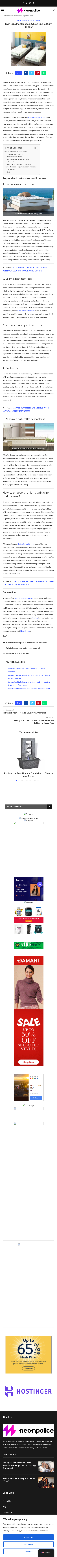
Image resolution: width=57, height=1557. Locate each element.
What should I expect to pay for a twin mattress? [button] (26, 643)
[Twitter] (26, 3)
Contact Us (7, 1512)
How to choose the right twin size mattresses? (20, 167)
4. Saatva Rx (11, 162)
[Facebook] (23, 3)
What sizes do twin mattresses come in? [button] (23, 648)
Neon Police (25, 631)
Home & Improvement (24, 20)
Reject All (28, 1551)
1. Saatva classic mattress (15, 154)
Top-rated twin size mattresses (15, 152)
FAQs (8, 172)
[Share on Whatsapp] (43, 73)
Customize (28, 1544)
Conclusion (11, 169)
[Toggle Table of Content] (34, 148)
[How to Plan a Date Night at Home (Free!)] (46, 1482)
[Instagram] (30, 3)
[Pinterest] (33, 3)
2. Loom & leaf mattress (15, 157)
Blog (4, 1507)
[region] (28, 1536)
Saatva (37, 20)
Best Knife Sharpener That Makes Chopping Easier (29, 688)
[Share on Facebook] (26, 73)
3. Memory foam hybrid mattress (18, 159)
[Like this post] (20, 73)
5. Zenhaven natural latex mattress (19, 164)
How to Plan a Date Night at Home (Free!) (19, 1479)
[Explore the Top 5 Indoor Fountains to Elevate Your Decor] (28, 754)
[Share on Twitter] (31, 73)
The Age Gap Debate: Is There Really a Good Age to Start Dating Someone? (19, 1465)
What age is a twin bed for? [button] (17, 653)
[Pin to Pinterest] (37, 73)
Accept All (28, 1537)
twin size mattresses (36, 117)
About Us (7, 1501)
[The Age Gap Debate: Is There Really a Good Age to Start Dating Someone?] (46, 1466)
